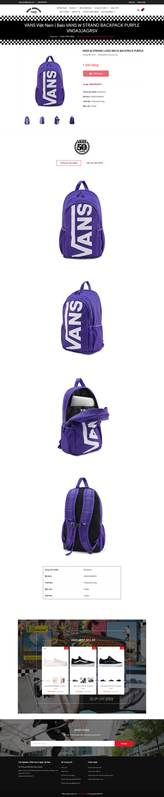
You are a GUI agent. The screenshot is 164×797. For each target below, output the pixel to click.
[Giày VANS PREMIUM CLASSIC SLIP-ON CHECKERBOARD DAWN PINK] (55, 661)
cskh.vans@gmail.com (26, 2)
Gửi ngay (124, 744)
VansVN (100, 794)
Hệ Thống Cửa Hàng (68, 775)
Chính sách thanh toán (95, 779)
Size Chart (64, 771)
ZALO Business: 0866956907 (71, 779)
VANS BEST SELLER (83, 640)
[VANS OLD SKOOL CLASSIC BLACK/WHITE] (83, 661)
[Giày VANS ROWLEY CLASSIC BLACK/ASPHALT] (111, 661)
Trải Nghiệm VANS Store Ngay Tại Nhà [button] (34, 762)
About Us (64, 768)
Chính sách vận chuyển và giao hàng (100, 775)
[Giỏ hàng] (142, 9)
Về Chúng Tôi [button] (66, 762)
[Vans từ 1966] (82, 147)
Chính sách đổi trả (94, 771)
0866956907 (42, 2)
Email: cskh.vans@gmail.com (70, 783)
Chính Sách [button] (93, 762)
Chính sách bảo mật (94, 768)
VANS (55, 688)
